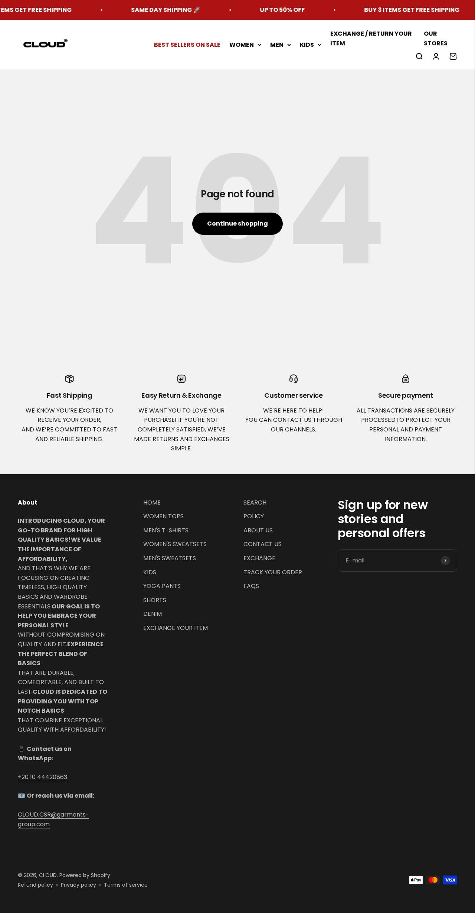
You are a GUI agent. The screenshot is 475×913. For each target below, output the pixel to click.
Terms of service (126, 885)
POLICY (253, 516)
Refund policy (35, 885)
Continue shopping (237, 223)
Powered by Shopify (84, 875)
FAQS (251, 586)
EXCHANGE (259, 558)
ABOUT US (258, 530)
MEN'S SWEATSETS (169, 558)
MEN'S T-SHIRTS (166, 530)
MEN (277, 44)
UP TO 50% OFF (270, 10)
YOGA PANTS (162, 586)
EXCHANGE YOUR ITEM (175, 628)
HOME (152, 502)
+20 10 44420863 (42, 777)
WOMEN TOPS (163, 516)
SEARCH (254, 502)
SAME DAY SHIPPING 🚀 (154, 10)
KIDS (307, 44)
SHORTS (154, 600)
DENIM (152, 614)
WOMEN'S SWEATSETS (175, 544)
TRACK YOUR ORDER (272, 572)
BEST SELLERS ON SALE (187, 44)
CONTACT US (262, 544)
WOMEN (241, 44)
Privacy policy (78, 885)
